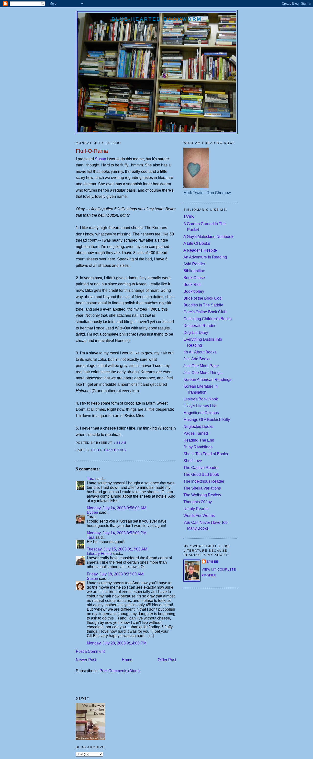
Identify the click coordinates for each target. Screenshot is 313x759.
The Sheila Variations (202, 488)
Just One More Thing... (203, 373)
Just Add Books (196, 359)
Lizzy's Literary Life (199, 406)
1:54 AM (119, 442)
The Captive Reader (201, 468)
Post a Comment (90, 651)
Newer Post (86, 660)
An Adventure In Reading (205, 257)
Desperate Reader (199, 326)
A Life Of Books (196, 243)
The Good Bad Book (201, 474)
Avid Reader (194, 264)
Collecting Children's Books (207, 319)
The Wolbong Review (202, 495)
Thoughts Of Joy (197, 502)
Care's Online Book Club (204, 312)
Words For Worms (199, 516)
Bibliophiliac (194, 271)
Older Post (167, 660)
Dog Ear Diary (195, 332)
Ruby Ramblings (197, 447)
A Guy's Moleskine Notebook (208, 236)
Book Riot (192, 284)
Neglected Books (198, 426)
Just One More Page (201, 366)
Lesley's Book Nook (200, 399)
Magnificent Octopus (201, 413)
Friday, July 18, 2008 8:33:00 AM (115, 574)
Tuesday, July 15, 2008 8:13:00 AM (117, 549)
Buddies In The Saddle (203, 305)
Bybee (92, 512)
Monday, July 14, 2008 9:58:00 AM (116, 508)
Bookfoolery (193, 291)
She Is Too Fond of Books (205, 454)
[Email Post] (127, 442)
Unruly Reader (196, 509)
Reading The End (198, 440)
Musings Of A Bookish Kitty (206, 420)
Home (127, 660)
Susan (100, 159)
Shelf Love (192, 461)
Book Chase (194, 278)
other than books (108, 450)
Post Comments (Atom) (120, 671)
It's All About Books (199, 352)
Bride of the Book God (202, 298)
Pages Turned (195, 433)
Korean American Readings (207, 379)
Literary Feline (99, 553)
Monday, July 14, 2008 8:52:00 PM (116, 533)
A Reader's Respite (200, 250)
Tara (90, 479)
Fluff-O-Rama (92, 151)
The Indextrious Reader (203, 481)
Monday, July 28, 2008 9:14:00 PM (116, 643)
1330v (188, 217)
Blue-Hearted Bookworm (157, 19)
